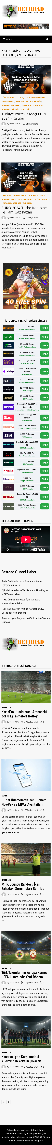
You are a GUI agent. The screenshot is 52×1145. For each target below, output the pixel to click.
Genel (4, 795)
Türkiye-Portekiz (21, 109)
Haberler (6, 707)
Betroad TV (44, 199)
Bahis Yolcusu (15, 123)
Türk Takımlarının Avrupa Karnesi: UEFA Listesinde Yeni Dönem (25, 975)
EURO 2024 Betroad (12, 203)
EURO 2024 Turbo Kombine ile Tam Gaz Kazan (24, 209)
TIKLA (44, 328)
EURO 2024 (26, 105)
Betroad (20, 101)
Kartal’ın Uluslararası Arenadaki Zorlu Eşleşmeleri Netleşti (24, 714)
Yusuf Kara (14, 722)
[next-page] (8, 1102)
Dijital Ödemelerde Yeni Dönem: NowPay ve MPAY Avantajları (24, 802)
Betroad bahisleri (10, 105)
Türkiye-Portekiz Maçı (12, 97)
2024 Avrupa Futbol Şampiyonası (29, 195)
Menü (9, 39)
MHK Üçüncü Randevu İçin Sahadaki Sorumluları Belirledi (23, 886)
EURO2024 (27, 203)
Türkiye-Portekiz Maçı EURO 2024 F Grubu (24, 116)
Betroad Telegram (34, 1140)
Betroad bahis (33, 101)
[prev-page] (3, 1102)
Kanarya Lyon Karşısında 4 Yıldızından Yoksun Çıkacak (21, 1059)
